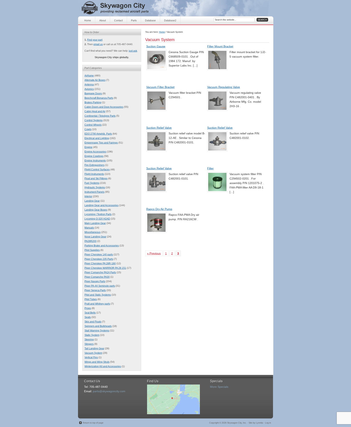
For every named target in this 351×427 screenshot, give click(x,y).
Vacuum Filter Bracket (160, 87)
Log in (268, 423)
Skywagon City (122, 8)
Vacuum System (93, 353)
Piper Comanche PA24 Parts (100, 272)
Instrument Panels (94, 192)
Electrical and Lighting (96, 138)
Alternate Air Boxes (94, 80)
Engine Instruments (95, 160)
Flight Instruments (94, 174)
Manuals (89, 227)
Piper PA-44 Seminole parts (99, 285)
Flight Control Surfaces (97, 169)
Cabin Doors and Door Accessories (103, 107)
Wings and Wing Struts (96, 362)
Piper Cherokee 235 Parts (98, 259)
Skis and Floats (92, 321)
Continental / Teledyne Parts (100, 115)
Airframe (89, 75)
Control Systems (93, 120)
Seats (87, 317)
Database (150, 20)
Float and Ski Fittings (95, 178)
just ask (133, 50)
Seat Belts (90, 312)
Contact (118, 20)
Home (87, 20)
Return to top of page (93, 423)
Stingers (89, 344)
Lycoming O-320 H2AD (97, 218)
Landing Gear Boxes (95, 209)
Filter (210, 168)
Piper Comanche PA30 (97, 277)
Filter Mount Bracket (220, 46)
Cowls (87, 129)
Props (87, 308)
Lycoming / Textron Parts (98, 214)
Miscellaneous (92, 232)
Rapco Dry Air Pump (159, 209)
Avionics (89, 89)
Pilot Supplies (92, 250)
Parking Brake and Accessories (101, 245)
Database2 (170, 20)
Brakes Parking (92, 102)
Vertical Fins (91, 357)
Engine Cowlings (93, 156)
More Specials (219, 386)
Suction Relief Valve (159, 127)
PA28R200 (90, 241)
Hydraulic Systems (94, 187)
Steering (89, 339)
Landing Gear (92, 200)
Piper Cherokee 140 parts (98, 254)
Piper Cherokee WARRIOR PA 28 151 (105, 268)
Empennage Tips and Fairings (101, 142)
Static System (91, 335)
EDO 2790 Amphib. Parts (98, 133)
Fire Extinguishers (94, 165)
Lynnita (259, 423)
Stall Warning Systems (96, 330)
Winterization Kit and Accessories (102, 366)
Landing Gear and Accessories (101, 205)
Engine (88, 147)
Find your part (94, 39)
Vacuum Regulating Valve (223, 87)
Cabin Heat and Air (94, 111)
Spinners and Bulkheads (98, 326)
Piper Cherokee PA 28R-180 (100, 263)
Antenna (89, 84)
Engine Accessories (95, 151)
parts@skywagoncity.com (109, 391)
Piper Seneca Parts (95, 290)
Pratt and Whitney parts (97, 303)
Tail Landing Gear (94, 348)
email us (98, 44)
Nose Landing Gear (95, 236)
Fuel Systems (91, 183)
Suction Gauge (155, 46)
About (102, 20)
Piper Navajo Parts (94, 281)
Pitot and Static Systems (97, 294)
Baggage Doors (93, 93)
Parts (134, 20)
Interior (88, 196)
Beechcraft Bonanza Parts (98, 98)
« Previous (154, 253)
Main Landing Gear (95, 223)
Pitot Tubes (90, 299)
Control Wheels (93, 124)
